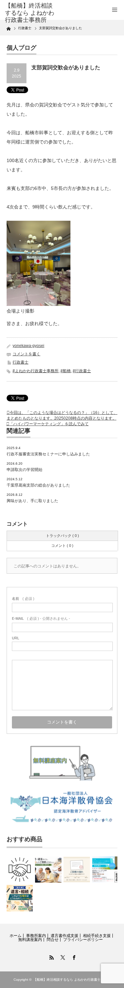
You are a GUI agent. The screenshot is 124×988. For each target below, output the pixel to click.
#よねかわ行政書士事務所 (36, 371)
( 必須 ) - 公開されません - (41, 618)
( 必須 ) (23, 599)
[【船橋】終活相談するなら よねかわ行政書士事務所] (30, 13)
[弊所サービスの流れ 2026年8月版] (76, 869)
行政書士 (20, 362)
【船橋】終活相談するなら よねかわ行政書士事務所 (71, 979)
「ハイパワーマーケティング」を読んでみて (49, 424)
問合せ (53, 940)
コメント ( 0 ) (62, 546)
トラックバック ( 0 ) (62, 536)
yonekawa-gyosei (28, 345)
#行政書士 (82, 371)
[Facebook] (73, 956)
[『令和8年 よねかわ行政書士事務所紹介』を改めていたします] (48, 869)
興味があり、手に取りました (32, 500)
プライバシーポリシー (83, 940)
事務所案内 (36, 936)
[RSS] (51, 956)
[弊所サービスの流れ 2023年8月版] (20, 869)
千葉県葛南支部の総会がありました (38, 485)
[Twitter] (62, 956)
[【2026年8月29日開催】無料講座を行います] (105, 869)
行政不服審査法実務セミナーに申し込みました (48, 454)
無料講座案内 (30, 940)
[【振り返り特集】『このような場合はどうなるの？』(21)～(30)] (20, 898)
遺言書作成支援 (64, 936)
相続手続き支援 (97, 936)
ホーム (15, 936)
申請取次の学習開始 (24, 469)
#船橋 (66, 371)
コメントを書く (26, 354)
